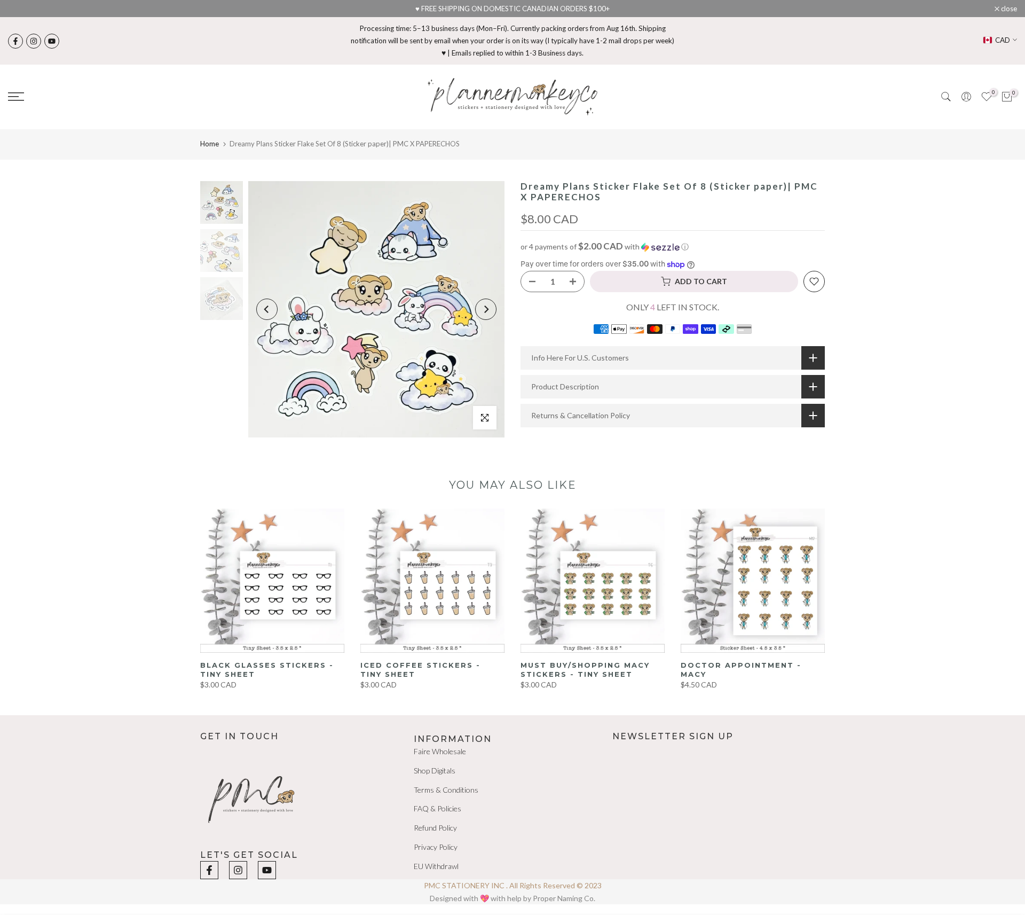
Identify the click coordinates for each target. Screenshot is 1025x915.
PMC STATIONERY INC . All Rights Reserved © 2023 (513, 885)
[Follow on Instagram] (33, 41)
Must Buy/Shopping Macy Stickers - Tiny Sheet (585, 669)
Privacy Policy (436, 846)
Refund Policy (435, 827)
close (21, 8)
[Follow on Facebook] (15, 41)
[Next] (485, 309)
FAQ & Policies (437, 808)
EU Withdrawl (436, 865)
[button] (673, 246)
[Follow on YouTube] (51, 41)
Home (209, 143)
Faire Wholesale (440, 751)
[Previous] (267, 309)
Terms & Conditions (446, 789)
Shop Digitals (434, 770)
